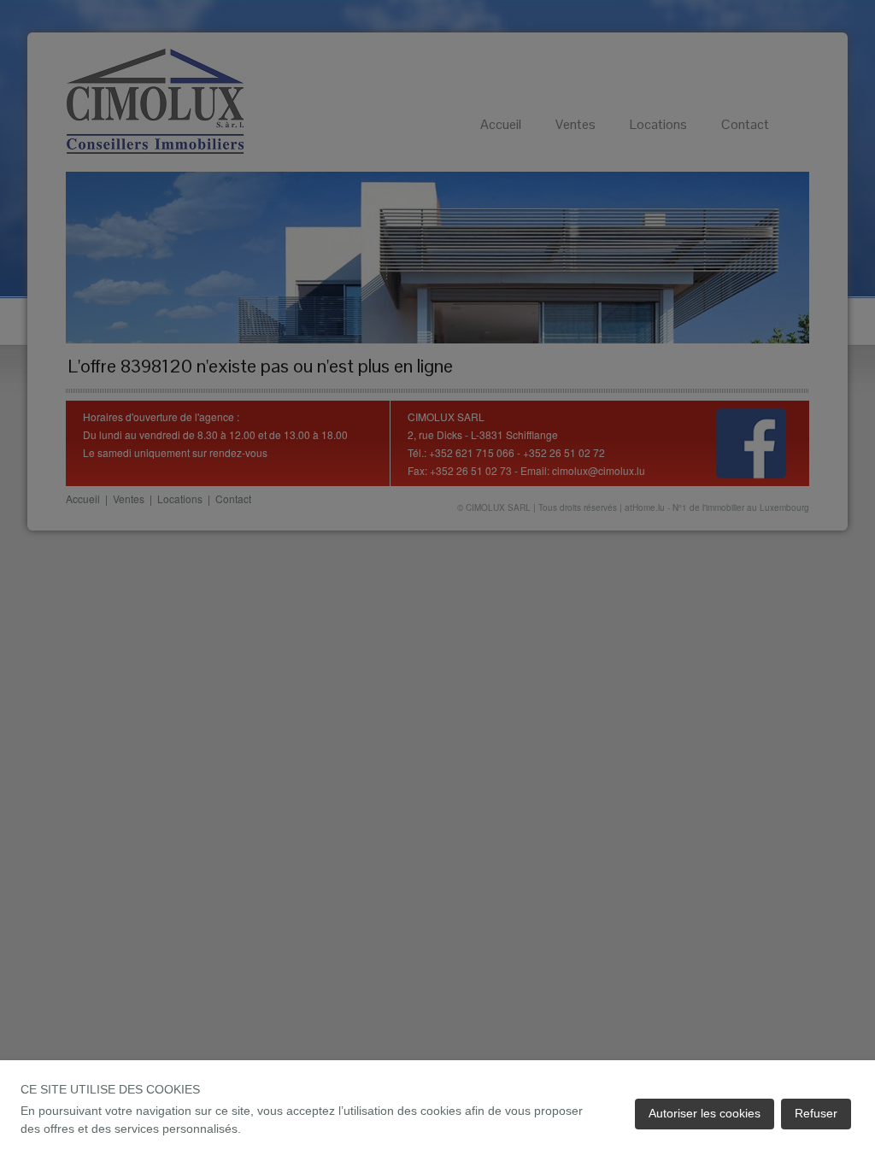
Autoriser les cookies (704, 1113)
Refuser (816, 1113)
